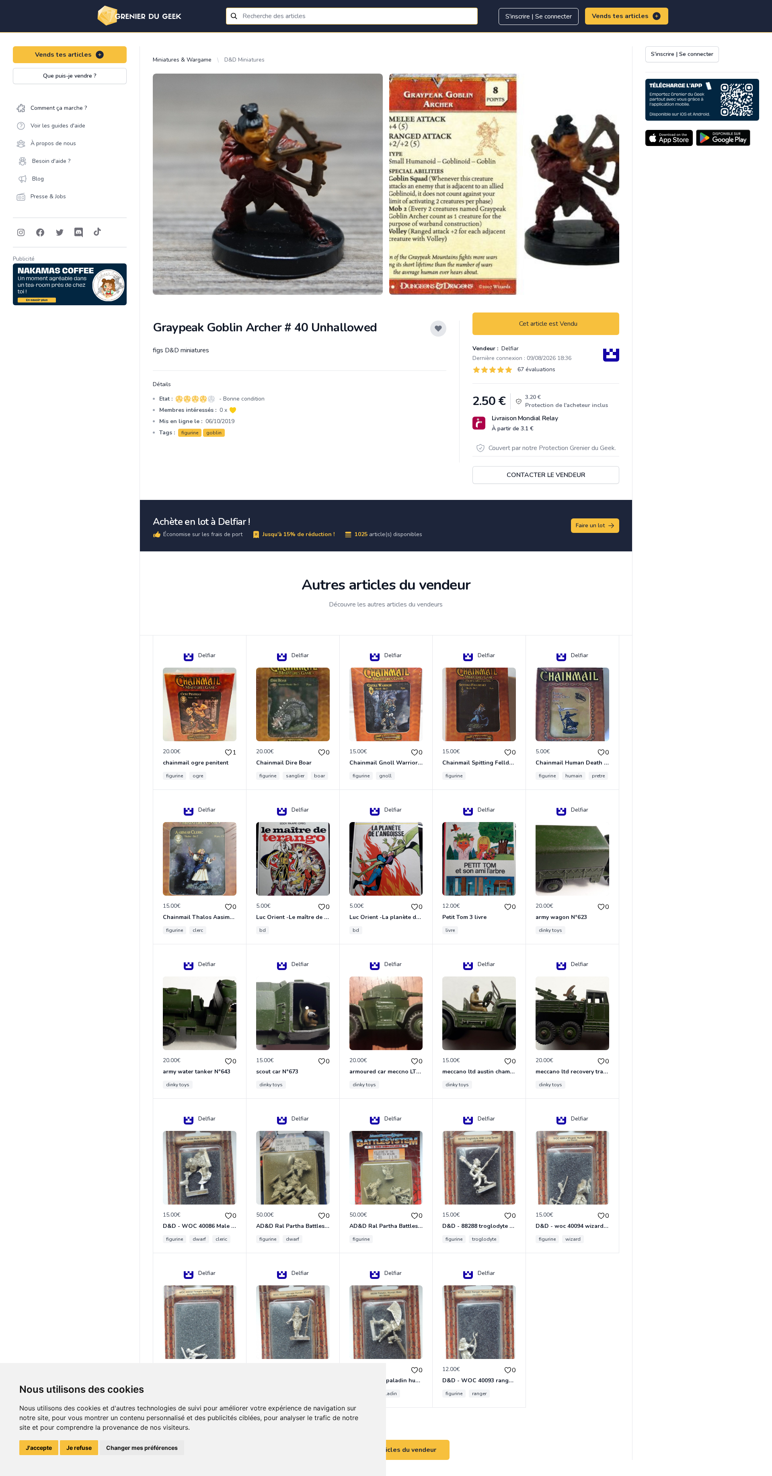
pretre (598, 776)
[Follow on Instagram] (20, 232)
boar (319, 776)
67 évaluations (536, 369)
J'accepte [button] (39, 1447)
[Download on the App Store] (669, 138)
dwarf (199, 1239)
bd (262, 930)
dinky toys (550, 930)
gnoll (385, 776)
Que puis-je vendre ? (69, 76)
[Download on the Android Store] (723, 138)
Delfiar (509, 348)
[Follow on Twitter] (59, 232)
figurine (189, 433)
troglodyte (484, 1239)
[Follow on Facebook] (40, 232)
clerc (198, 930)
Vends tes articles (620, 16)
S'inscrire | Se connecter (538, 16)
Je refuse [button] (79, 1447)
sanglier (295, 776)
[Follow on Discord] (78, 232)
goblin (214, 433)
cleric (221, 1239)
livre (450, 930)
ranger (479, 1393)
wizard (573, 1239)
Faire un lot (590, 525)
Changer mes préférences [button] (142, 1447)
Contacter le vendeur (546, 475)
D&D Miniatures (244, 60)
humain (573, 776)
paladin (388, 1393)
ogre (198, 776)
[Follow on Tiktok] (97, 232)
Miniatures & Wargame (182, 60)
